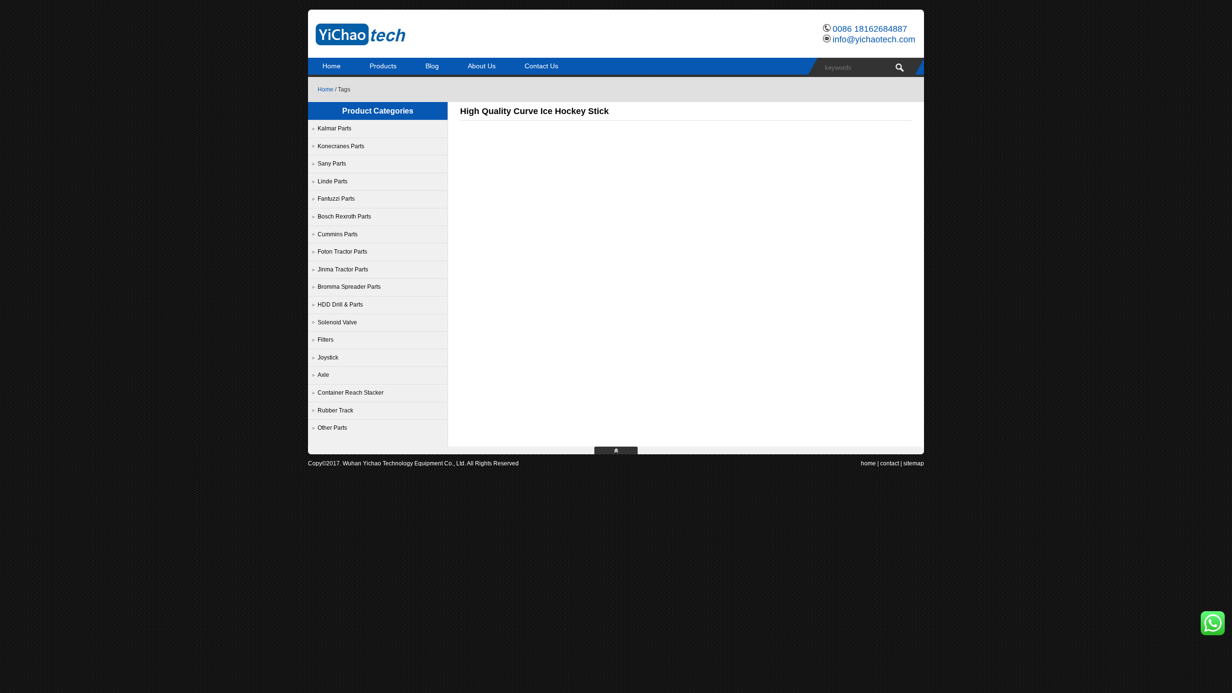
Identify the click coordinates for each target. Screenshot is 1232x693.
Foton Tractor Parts (342, 251)
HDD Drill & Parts (340, 304)
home (868, 463)
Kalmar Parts (334, 128)
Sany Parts (332, 163)
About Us (482, 66)
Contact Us (541, 66)
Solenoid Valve (337, 322)
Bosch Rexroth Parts (344, 216)
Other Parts (332, 427)
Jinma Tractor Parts (343, 269)
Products (383, 66)
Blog (432, 66)
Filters (326, 339)
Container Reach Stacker (351, 392)
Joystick (328, 357)
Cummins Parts (338, 234)
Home (331, 66)
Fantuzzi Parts (336, 198)
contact (889, 463)
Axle (323, 375)
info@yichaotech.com (874, 39)
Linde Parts (332, 181)
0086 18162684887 (870, 29)
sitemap (913, 463)
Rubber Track (335, 410)
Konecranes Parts (341, 146)
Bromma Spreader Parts (349, 286)
